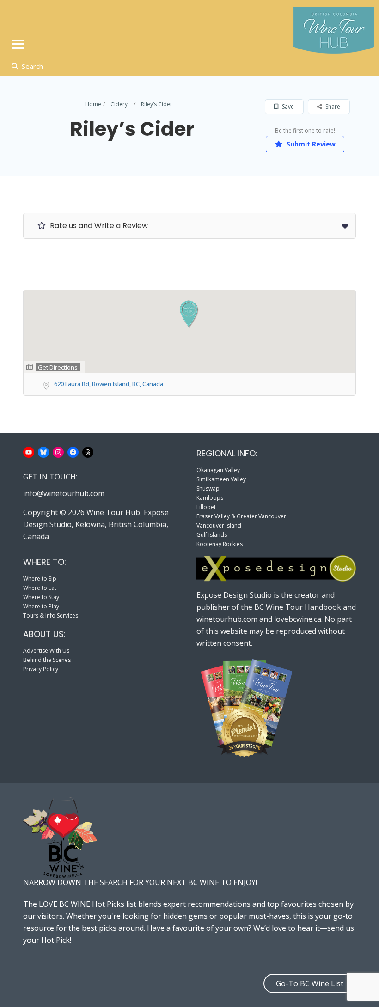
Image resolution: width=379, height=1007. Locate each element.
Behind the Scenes (47, 660)
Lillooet (206, 507)
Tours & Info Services (50, 615)
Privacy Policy (40, 669)
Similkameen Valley (221, 479)
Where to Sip (39, 578)
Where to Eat (39, 588)
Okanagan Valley (218, 470)
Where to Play (41, 606)
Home (93, 104)
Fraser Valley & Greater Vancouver (241, 516)
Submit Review (310, 144)
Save (287, 106)
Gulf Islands (211, 535)
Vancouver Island (218, 525)
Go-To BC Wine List (309, 983)
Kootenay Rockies (219, 544)
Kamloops (209, 498)
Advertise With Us (46, 651)
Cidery (119, 104)
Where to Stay (41, 597)
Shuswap (208, 488)
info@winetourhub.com (63, 493)
